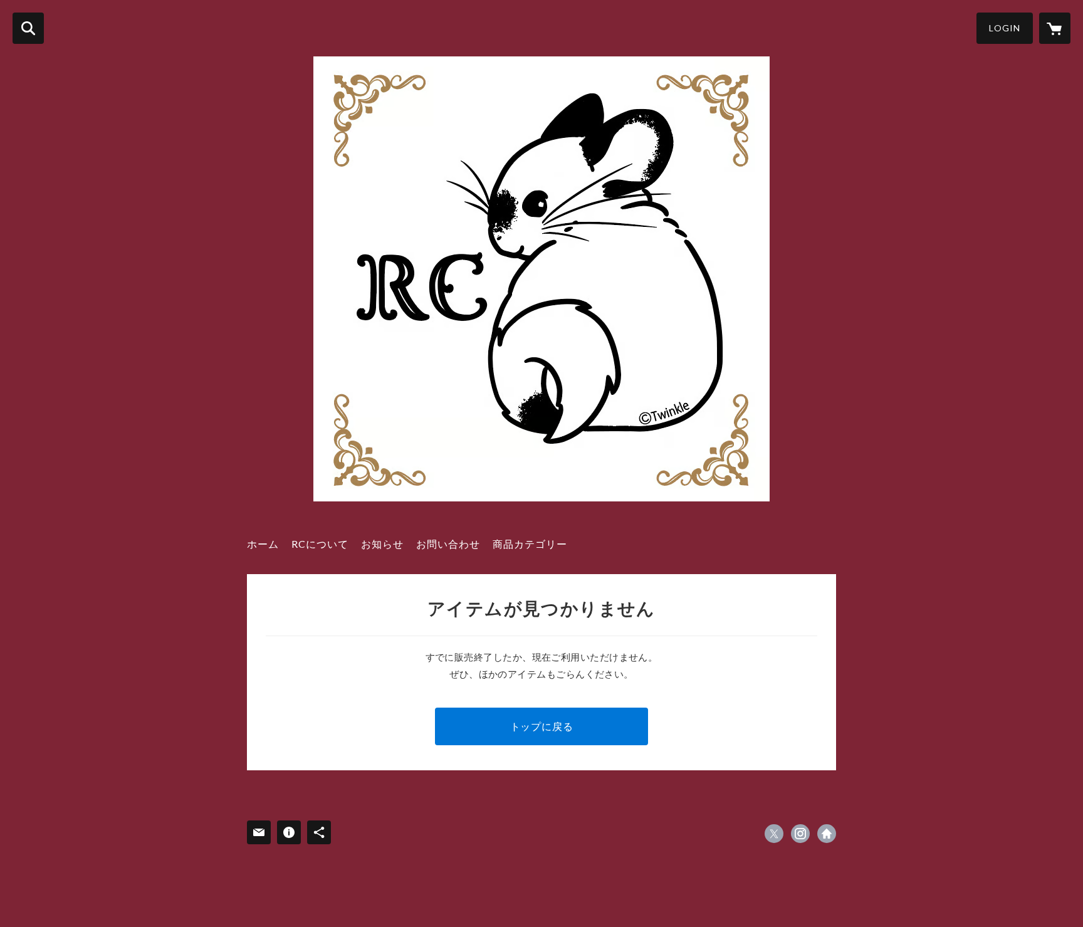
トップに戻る (541, 726)
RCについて (319, 544)
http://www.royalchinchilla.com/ (826, 833)
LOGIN (1004, 28)
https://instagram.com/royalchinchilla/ (800, 833)
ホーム (263, 544)
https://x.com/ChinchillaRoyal (774, 833)
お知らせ (382, 544)
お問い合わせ (448, 544)
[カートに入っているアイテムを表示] (1054, 28)
